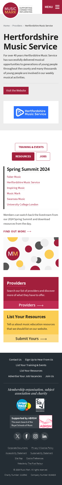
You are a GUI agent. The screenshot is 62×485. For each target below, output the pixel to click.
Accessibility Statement (16, 453)
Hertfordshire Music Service (23, 182)
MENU (49, 7)
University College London (22, 204)
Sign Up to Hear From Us (39, 359)
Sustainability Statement (41, 453)
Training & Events (31, 147)
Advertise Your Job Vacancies (25, 376)
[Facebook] (26, 436)
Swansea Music (16, 199)
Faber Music (14, 177)
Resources (23, 156)
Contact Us (15, 359)
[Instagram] (35, 436)
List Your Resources (31, 370)
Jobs (43, 156)
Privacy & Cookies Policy (42, 447)
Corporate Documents (18, 447)
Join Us (49, 376)
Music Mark (13, 193)
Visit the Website (16, 91)
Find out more (14, 231)
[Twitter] (18, 436)
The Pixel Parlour (35, 463)
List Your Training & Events (31, 365)
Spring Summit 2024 (28, 169)
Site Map (19, 458)
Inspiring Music (16, 188)
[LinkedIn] (44, 436)
